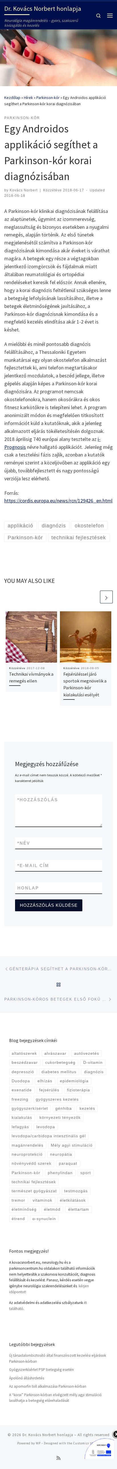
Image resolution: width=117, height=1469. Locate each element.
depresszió (23, 1072)
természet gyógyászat (34, 1191)
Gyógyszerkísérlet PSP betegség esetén (41, 1369)
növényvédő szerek (31, 1163)
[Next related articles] (106, 597)
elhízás (44, 1081)
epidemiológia (74, 1081)
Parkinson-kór (48, 97)
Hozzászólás (37, 799)
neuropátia (61, 1154)
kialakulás (22, 1117)
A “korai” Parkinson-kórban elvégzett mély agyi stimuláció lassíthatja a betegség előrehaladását (55, 1397)
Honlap (28, 887)
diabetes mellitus (58, 1072)
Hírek (28, 97)
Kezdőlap (12, 97)
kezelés (87, 1108)
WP (38, 1443)
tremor (18, 1200)
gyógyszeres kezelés (57, 1099)
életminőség (24, 1209)
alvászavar (55, 1053)
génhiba (63, 1108)
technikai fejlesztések (34, 1182)
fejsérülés (49, 1090)
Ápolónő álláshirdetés (26, 1378)
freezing (20, 1099)
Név (23, 843)
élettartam (78, 1209)
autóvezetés (86, 1053)
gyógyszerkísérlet (30, 1108)
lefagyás (20, 1127)
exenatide (22, 1090)
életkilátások (73, 1200)
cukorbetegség (60, 1062)
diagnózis (94, 1072)
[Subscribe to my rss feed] (58, 1458)
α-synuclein (44, 1219)
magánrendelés (27, 1145)
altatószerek (24, 1053)
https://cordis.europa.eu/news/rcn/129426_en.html (58, 500)
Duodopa (21, 1081)
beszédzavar (25, 1062)
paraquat (68, 1163)
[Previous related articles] (92, 597)
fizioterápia (78, 1090)
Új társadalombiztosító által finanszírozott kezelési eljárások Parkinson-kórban (57, 1358)
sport (85, 1173)
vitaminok (42, 1200)
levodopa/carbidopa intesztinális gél (49, 1136)
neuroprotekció (27, 1154)
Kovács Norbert (23, 190)
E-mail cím (33, 865)
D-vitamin (93, 1062)
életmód (52, 1209)
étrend (18, 1219)
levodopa (45, 1127)
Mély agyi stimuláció (72, 1145)
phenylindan (60, 1173)
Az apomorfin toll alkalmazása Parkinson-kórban (47, 1386)
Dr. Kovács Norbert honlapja (47, 1434)
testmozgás (76, 1191)
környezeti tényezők (60, 1117)
